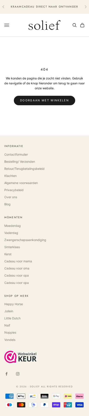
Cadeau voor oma (16, 268)
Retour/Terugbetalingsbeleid (24, 168)
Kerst (7, 254)
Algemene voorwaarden (21, 183)
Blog (7, 204)
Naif (7, 325)
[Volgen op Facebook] (6, 374)
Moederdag (12, 225)
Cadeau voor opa (16, 275)
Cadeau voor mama (18, 261)
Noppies (10, 332)
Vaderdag (11, 233)
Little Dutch (12, 318)
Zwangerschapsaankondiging (25, 240)
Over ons (10, 197)
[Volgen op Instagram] (18, 374)
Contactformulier (16, 154)
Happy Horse (13, 304)
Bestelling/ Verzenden (19, 161)
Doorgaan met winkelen (44, 100)
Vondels (9, 340)
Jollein (8, 311)
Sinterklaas (12, 247)
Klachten (10, 176)
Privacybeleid (14, 190)
